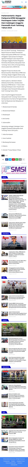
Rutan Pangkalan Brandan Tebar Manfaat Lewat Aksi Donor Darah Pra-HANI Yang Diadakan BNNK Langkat (17, 350)
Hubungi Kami (14, 464)
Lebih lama (23, 163)
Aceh (7, 13)
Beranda (3, 13)
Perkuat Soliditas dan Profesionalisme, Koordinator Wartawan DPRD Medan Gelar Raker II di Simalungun (16, 396)
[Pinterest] (13, 159)
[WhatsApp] (16, 159)
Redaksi (13, 461)
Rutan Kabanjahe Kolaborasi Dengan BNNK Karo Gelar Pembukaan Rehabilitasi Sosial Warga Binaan (17, 440)
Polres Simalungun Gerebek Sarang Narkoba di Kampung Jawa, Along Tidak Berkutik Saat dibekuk (17, 405)
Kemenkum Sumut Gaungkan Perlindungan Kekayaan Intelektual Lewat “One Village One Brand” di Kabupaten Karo (17, 449)
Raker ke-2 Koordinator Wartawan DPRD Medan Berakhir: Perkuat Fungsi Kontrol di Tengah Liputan (17, 387)
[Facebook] (6, 159)
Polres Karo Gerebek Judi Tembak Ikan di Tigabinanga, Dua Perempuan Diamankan (14, 422)
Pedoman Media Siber (11, 463)
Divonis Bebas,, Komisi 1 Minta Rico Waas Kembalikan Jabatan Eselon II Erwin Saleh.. (17, 262)
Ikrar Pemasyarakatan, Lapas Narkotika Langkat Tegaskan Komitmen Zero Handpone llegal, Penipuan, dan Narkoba (17, 359)
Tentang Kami (6, 461)
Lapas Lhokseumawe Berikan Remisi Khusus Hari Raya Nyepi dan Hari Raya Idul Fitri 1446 (17, 297)
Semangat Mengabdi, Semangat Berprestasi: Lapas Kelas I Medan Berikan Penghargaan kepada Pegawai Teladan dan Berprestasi (13, 187)
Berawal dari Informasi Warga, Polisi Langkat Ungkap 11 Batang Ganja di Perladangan (14, 330)
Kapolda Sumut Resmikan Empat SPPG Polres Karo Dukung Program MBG (17, 432)
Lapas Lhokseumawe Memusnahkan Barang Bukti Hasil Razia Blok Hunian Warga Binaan (18, 313)
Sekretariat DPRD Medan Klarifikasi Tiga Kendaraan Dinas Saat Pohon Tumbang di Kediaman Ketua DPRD (17, 216)
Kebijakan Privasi (21, 461)
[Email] (20, 159)
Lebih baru (4, 163)
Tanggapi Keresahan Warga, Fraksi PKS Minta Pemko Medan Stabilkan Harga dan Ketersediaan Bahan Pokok (17, 270)
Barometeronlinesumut (9, 459)
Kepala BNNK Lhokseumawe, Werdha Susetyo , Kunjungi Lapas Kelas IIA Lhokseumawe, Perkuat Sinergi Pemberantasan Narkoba (17, 305)
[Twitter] (10, 159)
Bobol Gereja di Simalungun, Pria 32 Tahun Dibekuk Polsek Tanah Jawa (13, 378)
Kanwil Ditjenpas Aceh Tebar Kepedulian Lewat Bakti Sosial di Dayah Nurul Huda (12, 288)
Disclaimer (20, 463)
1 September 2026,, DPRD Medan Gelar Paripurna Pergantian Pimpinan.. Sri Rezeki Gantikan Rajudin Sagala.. (17, 254)
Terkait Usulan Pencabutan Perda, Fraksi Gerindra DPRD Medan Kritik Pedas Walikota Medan (13, 244)
